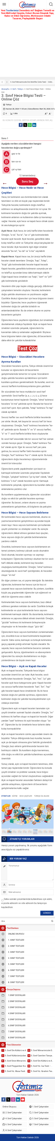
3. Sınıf (13, 89)
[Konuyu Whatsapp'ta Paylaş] (30, 125)
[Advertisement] (27, 49)
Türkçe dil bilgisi (41, 796)
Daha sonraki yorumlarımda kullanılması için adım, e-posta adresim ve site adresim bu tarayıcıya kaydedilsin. (26, 903)
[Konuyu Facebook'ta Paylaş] (21, 125)
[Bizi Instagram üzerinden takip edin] (13, 1099)
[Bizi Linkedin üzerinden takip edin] (18, 1099)
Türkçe (20, 89)
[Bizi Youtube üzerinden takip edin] (23, 1099)
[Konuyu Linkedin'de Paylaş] (34, 125)
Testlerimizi (12, 10)
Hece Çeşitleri (25, 796)
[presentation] (2, 82)
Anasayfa (5, 89)
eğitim (14, 796)
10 (50, 831)
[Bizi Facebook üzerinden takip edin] (3, 1099)
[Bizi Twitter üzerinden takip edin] (8, 1099)
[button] (4, 832)
